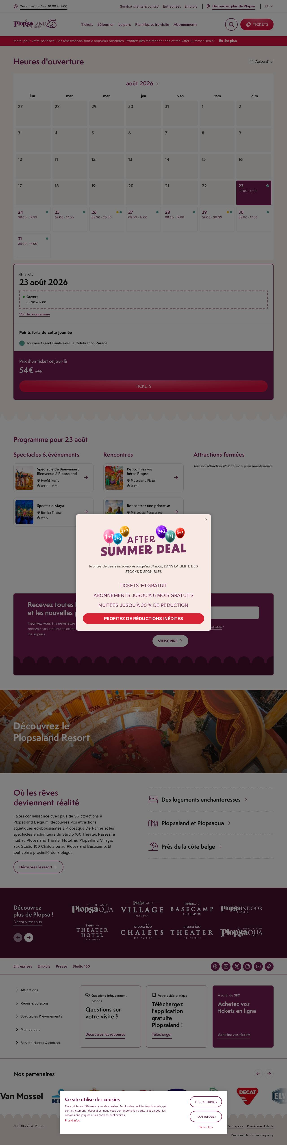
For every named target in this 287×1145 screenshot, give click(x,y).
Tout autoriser (206, 1102)
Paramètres (206, 1127)
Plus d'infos (72, 1120)
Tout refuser (205, 1117)
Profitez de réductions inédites (143, 618)
